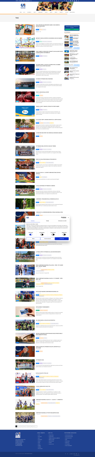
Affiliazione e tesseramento (42, 307)
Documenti (40, 436)
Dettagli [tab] (47, 220)
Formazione (40, 439)
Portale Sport (67, 441)
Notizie (39, 441)
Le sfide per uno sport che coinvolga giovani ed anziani (49, 132)
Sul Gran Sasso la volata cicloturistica (45, 320)
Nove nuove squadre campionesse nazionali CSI (47, 291)
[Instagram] (66, 1)
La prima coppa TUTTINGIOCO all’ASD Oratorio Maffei (48, 251)
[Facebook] (64, 1)
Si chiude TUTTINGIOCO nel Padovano (44, 78)
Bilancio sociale (51, 439)
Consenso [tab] (32, 220)
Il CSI (39, 435)
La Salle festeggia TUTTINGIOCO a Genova (45, 185)
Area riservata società (69, 435)
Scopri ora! (72, 29)
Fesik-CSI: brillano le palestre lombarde (74, 71)
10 (31, 426)
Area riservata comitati (69, 436)
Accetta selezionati (47, 238)
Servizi (39, 444)
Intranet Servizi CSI (68, 438)
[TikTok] (79, 1)
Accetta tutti (62, 238)
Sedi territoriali (51, 441)
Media (24, 0)
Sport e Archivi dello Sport (42, 92)
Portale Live (67, 442)
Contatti (17, 0)
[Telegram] (77, 1)
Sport (39, 438)
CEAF (66, 439)
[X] (68, 1)
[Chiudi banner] (68, 217)
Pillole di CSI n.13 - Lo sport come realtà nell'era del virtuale (74, 54)
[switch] (42, 234)
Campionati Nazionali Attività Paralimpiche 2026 (47, 412)
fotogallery (18, 274)
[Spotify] (75, 1)
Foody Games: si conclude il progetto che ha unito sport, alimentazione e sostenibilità (74, 41)
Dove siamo (20, 0)
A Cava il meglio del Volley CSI (43, 386)
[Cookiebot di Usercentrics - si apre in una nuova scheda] (61, 217)
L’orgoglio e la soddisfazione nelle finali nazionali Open (49, 212)
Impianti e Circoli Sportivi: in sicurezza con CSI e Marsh (49, 38)
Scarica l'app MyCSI (68, 445)
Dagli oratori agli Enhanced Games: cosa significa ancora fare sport (74, 36)
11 (33, 426)
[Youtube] (70, 1)
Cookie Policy (51, 436)
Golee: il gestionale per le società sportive (74, 68)
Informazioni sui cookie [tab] (62, 220)
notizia (17, 47)
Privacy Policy (51, 435)
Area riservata (27, 0)
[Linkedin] (72, 1)
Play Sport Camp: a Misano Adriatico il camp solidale (48, 119)
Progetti (39, 445)
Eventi (39, 442)
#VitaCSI (39, 447)
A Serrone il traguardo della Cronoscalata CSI (47, 198)
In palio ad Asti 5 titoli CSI (42, 373)
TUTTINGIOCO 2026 (40, 359)
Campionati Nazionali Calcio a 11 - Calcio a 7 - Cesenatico (49, 399)
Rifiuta (33, 238)
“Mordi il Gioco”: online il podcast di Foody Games (47, 106)
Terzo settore (40, 448)
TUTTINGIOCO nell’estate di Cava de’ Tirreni (46, 146)
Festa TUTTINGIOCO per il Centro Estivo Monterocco (74, 61)
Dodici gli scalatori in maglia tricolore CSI (46, 159)
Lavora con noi (51, 444)
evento (17, 101)
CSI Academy (67, 444)
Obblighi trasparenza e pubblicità (54, 438)
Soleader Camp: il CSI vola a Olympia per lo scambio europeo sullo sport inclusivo (74, 44)
